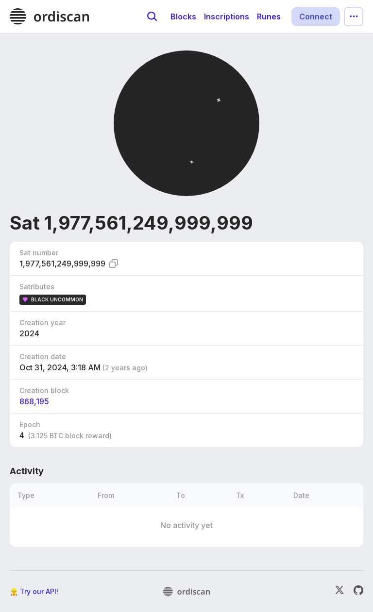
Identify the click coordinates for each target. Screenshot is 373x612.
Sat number (38, 252)
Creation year (42, 322)
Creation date (42, 356)
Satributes (36, 286)
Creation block (44, 390)
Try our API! (39, 591)
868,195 (34, 401)
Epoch (29, 424)
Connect (315, 16)
